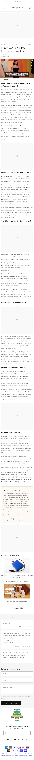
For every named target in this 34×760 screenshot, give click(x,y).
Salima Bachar (6, 56)
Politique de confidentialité (17, 756)
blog (22, 728)
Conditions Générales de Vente (7, 755)
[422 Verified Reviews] (17, 722)
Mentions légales (18, 755)
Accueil (3, 44)
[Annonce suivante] (31, 2)
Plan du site (26, 756)
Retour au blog (18, 608)
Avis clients (29, 753)
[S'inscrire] (28, 733)
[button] (3, 8)
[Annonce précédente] (3, 2)
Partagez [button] (5, 79)
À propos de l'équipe (22, 753)
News (7, 44)
